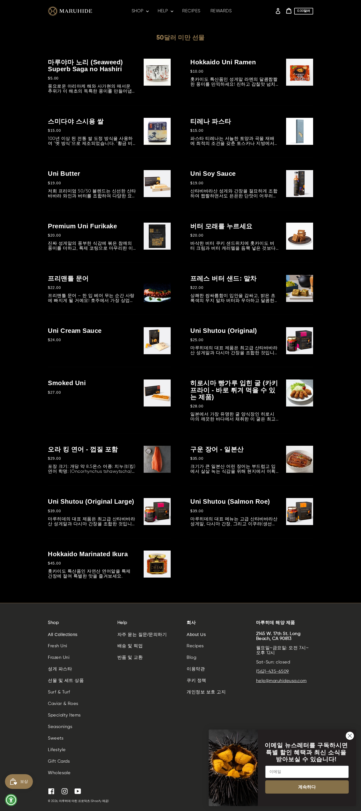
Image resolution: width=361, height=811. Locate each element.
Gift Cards (59, 761)
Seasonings (60, 727)
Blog (191, 657)
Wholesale (59, 773)
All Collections (63, 634)
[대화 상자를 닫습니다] (350, 735)
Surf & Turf (59, 692)
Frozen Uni (58, 657)
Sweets (55, 738)
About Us (196, 634)
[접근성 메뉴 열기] (11, 800)
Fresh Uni (57, 646)
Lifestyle (57, 750)
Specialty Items (64, 715)
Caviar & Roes (63, 704)
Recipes (195, 646)
